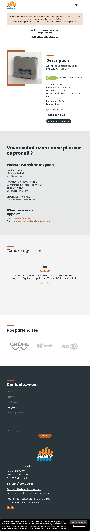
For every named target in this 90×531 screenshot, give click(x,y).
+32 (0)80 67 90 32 (20, 218)
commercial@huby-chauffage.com (31, 221)
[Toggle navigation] (81, 5)
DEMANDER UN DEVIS (59, 121)
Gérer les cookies (79, 526)
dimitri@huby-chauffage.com (25, 502)
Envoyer (45, 435)
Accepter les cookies (79, 522)
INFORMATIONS (56, 109)
